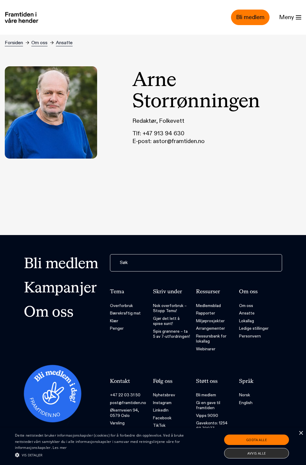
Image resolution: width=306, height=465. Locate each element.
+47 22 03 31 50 (125, 395)
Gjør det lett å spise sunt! (166, 321)
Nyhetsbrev (164, 395)
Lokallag (246, 321)
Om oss (39, 43)
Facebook (162, 418)
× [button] (301, 433)
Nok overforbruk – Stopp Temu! (170, 308)
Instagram (162, 403)
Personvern (250, 336)
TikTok (159, 425)
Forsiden (14, 43)
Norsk (244, 395)
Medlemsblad (208, 306)
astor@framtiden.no (179, 141)
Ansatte (64, 43)
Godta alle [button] (256, 440)
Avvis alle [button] (256, 453)
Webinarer (205, 349)
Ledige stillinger (254, 328)
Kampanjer (60, 288)
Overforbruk (121, 306)
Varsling (117, 423)
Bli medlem (61, 264)
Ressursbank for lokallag (211, 338)
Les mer (60, 447)
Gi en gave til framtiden (208, 405)
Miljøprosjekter (210, 321)
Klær (114, 321)
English (246, 403)
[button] (105, 455)
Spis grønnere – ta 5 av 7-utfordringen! (171, 334)
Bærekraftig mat (125, 313)
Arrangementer (210, 328)
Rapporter (205, 313)
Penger (117, 328)
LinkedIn (161, 410)
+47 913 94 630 (163, 133)
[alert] (153, 446)
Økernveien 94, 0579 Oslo (124, 412)
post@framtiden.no (128, 403)
